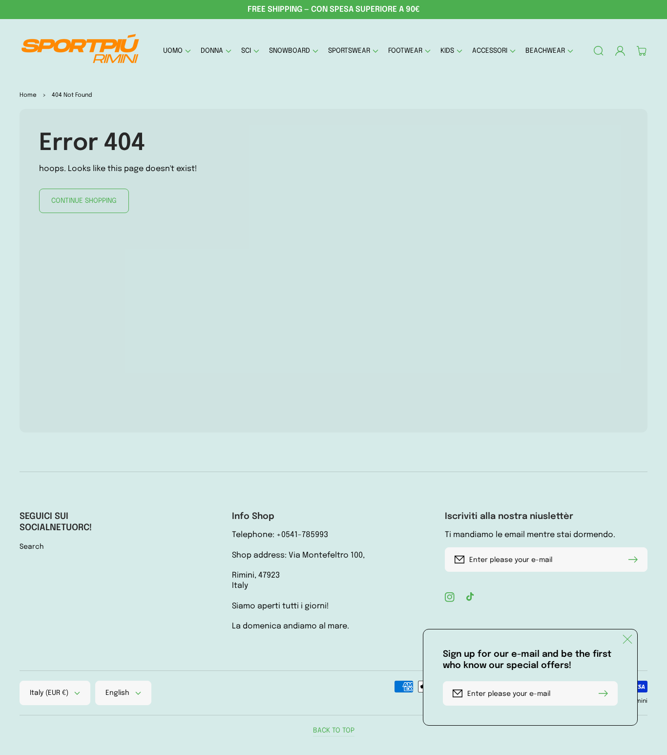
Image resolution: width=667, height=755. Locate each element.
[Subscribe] (635, 559)
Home (28, 95)
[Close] (627, 639)
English (117, 693)
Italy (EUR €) (49, 693)
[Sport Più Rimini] (81, 50)
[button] (177, 51)
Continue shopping (84, 200)
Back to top (333, 730)
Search (32, 546)
